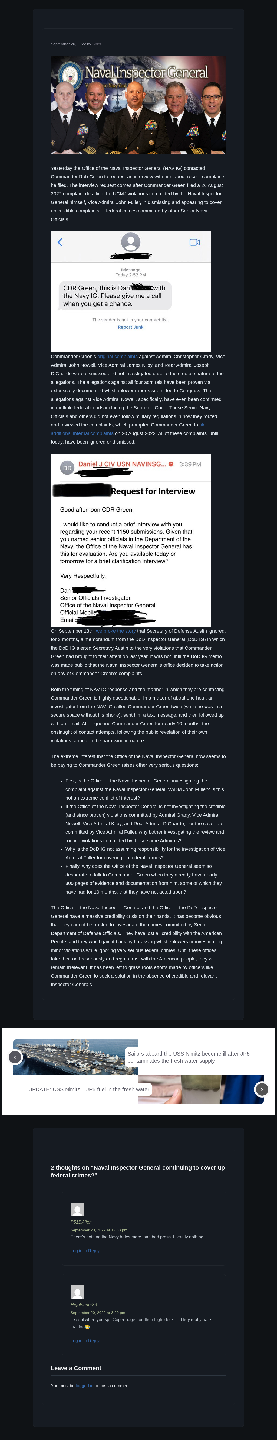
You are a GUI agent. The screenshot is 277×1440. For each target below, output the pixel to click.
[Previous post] (15, 1057)
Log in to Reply (85, 1250)
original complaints (117, 356)
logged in (85, 1385)
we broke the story (116, 631)
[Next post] (262, 1089)
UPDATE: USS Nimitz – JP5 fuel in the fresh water (88, 1089)
